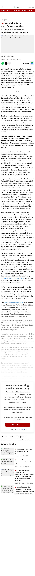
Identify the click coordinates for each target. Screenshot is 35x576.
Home (3, 10)
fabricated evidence (6, 439)
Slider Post (4, 436)
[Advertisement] (17, 3)
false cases (23, 436)
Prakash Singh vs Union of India (13, 278)
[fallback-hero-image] (7, 451)
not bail (29, 439)
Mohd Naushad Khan (7, 56)
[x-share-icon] (6, 64)
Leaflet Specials (12, 436)
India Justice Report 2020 (13, 303)
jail (18, 436)
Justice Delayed (22, 439)
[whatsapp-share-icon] (2, 64)
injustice (15, 439)
